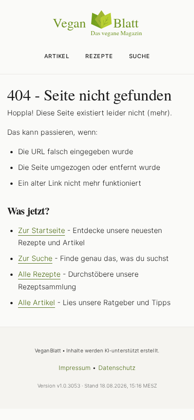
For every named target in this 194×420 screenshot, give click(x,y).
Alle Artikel (36, 302)
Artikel (56, 56)
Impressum (75, 367)
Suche (139, 56)
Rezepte (99, 56)
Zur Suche (35, 258)
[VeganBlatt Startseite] (97, 34)
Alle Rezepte (39, 273)
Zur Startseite (41, 230)
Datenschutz (117, 367)
